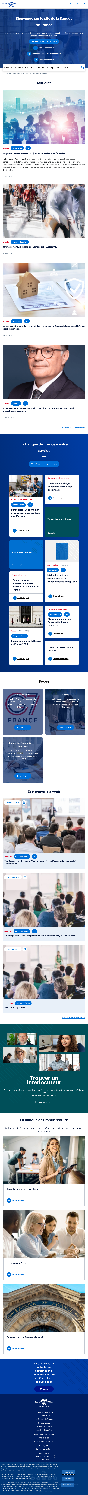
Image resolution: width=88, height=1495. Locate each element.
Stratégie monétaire (44, 1427)
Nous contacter (44, 1453)
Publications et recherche (44, 1434)
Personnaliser (67, 1485)
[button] (84, 4)
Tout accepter (68, 1472)
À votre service (44, 1423)
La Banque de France (44, 1419)
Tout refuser (68, 1478)
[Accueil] (44, 1402)
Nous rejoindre (44, 1445)
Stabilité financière (44, 1430)
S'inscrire (44, 1389)
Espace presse (44, 1459)
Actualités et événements (44, 1441)
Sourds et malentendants (43, 1456)
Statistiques (44, 1438)
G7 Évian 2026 (44, 1416)
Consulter (51, 533)
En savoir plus (18, 565)
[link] (44, 48)
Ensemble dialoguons (44, 1412)
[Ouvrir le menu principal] (3, 4)
